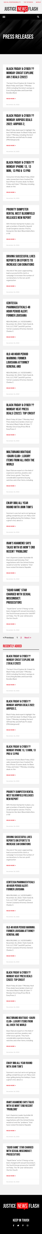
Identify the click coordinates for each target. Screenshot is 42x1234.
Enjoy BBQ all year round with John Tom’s (19, 505)
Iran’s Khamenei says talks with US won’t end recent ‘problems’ (20, 547)
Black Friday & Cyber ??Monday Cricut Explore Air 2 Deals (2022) (20, 73)
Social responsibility (12, 2)
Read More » (11, 98)
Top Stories (28, 2)
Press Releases (18, 36)
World (38, 2)
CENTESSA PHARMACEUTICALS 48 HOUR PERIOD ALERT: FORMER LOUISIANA (18, 309)
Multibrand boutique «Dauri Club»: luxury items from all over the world (20, 458)
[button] (4, 17)
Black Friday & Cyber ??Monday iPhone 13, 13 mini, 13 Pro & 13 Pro (20, 166)
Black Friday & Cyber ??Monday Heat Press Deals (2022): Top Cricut (20, 409)
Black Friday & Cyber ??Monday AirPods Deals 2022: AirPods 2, (20, 120)
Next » (27, 637)
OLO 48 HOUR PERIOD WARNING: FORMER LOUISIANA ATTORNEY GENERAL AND (17, 360)
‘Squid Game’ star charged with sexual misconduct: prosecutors (18, 596)
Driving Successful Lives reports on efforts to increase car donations (20, 260)
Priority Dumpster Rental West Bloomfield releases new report (20, 213)
